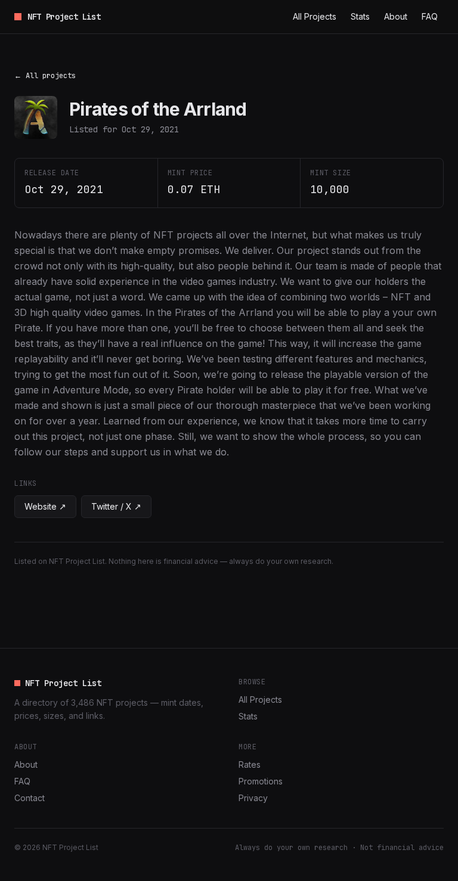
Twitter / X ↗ (116, 506)
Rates (250, 764)
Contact (29, 798)
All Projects (314, 16)
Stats (360, 16)
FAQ (430, 16)
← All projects (45, 75)
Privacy (253, 798)
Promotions (261, 781)
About (395, 16)
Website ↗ (45, 506)
